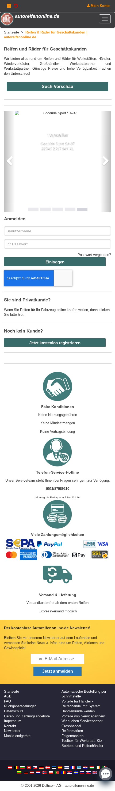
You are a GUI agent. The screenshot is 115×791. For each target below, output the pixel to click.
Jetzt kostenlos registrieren (54, 342)
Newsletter (12, 731)
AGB (7, 696)
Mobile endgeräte (17, 736)
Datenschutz (14, 711)
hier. (21, 315)
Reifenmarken (72, 731)
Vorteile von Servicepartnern (83, 716)
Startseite (11, 691)
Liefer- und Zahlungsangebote (27, 716)
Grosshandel (71, 726)
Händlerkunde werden (78, 711)
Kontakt (10, 726)
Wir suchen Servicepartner (82, 721)
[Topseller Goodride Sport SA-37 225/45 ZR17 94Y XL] (57, 113)
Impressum (12, 721)
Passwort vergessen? (94, 255)
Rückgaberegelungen (20, 706)
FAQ (7, 701)
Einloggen (54, 262)
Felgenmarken (72, 736)
